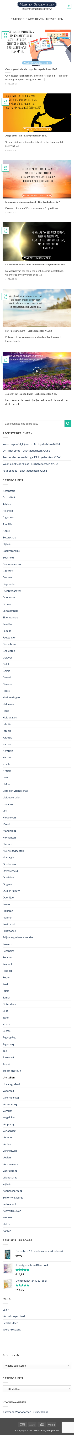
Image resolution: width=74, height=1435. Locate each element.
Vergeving (8, 1124)
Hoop (6, 710)
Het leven (8, 704)
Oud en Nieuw (11, 890)
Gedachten (9, 644)
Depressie (8, 584)
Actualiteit (9, 497)
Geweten (8, 684)
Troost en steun (12, 1070)
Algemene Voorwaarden (17, 1411)
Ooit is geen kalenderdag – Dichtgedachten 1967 (31, 69)
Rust (5, 984)
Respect (7, 964)
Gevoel (7, 677)
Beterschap (9, 537)
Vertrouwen (10, 1150)
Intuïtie (7, 730)
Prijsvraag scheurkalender (18, 937)
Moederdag (9, 830)
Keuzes (7, 757)
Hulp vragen (10, 717)
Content (8, 570)
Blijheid (7, 544)
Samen (6, 997)
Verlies (7, 1144)
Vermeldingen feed (14, 1316)
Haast (6, 690)
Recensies (8, 950)
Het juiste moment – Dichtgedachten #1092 (28, 330)
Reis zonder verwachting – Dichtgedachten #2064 (32, 457)
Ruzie (6, 990)
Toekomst (8, 1057)
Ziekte (6, 1224)
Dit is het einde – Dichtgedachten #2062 (26, 450)
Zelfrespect (9, 1204)
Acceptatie (9, 490)
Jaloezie (7, 737)
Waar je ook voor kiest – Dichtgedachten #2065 (31, 463)
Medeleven (9, 817)
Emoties (7, 624)
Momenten (9, 837)
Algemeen (8, 517)
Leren (6, 777)
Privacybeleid (40, 1411)
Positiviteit (9, 924)
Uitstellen (9, 1077)
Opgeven (8, 884)
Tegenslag (8, 1044)
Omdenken (9, 864)
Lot (5, 810)
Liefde (6, 784)
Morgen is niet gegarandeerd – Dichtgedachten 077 (32, 202)
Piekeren (8, 910)
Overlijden (9, 897)
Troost (6, 1064)
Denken (7, 577)
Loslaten (8, 804)
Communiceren (12, 564)
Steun (6, 1017)
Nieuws (7, 844)
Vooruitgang (10, 1170)
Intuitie (7, 724)
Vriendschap (10, 1177)
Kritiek (7, 770)
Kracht (7, 764)
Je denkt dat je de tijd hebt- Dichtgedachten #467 (31, 393)
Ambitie (7, 524)
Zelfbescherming (12, 1190)
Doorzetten (9, 597)
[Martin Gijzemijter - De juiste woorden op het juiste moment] (37, 6)
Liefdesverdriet (11, 797)
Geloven (8, 657)
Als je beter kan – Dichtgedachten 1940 (26, 135)
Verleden (8, 1137)
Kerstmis (8, 750)
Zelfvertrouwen (12, 1210)
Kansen (7, 744)
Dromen (7, 604)
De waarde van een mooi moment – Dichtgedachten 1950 (35, 264)
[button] (5, 6)
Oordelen (8, 877)
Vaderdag (8, 1090)
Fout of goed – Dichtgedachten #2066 (25, 470)
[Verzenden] (68, 423)
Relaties (7, 957)
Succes (6, 1030)
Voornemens (10, 1164)
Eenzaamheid (10, 610)
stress (6, 1024)
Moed (6, 824)
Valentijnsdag (11, 1097)
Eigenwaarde (10, 617)
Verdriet (7, 1110)
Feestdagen (9, 637)
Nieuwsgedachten (13, 850)
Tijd (5, 1050)
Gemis (6, 670)
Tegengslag (9, 1037)
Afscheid (8, 510)
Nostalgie (8, 857)
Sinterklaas (9, 1004)
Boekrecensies (11, 550)
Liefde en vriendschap (15, 790)
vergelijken (9, 1117)
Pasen (6, 904)
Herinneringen (11, 697)
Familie (7, 630)
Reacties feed (10, 1322)
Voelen (7, 1157)
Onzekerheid (10, 870)
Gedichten (9, 650)
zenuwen (8, 1217)
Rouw (6, 977)
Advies (7, 504)
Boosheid (8, 557)
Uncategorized (11, 1084)
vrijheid (7, 1184)
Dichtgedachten (12, 590)
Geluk (6, 664)
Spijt (5, 1010)
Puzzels (7, 944)
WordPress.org (11, 1329)
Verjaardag (9, 1130)
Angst (6, 530)
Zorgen (7, 1230)
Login (6, 1309)
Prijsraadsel (10, 930)
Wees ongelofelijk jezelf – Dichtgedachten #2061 (31, 444)
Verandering (10, 1104)
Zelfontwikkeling (13, 1197)
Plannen (7, 917)
